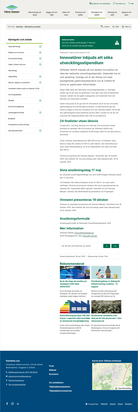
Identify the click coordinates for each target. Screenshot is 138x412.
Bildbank (52, 370)
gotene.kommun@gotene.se (19, 376)
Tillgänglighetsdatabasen (59, 386)
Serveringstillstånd (14, 94)
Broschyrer (54, 374)
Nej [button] (115, 246)
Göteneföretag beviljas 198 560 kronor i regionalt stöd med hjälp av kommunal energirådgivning (75, 318)
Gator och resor (66, 13)
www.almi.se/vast (90, 236)
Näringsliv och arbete (96, 13)
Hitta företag (12, 70)
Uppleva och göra (126, 13)
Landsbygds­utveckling (16, 112)
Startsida (19, 26)
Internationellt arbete (15, 131)
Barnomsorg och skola (35, 13)
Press (51, 366)
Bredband (11, 119)
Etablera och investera (16, 52)
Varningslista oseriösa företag (18, 124)
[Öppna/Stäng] (40, 47)
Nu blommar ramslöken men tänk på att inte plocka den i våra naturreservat (106, 318)
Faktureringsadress (16, 380)
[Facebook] (7, 403)
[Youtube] (18, 403)
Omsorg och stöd (112, 13)
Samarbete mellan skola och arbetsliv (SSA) (23, 88)
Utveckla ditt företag (15, 58)
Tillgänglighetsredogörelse (60, 391)
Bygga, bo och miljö (51, 13)
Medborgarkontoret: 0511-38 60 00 (22, 372)
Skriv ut (128, 26)
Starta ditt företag (14, 46)
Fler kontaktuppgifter (17, 384)
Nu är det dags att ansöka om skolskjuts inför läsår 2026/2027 (73, 284)
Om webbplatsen (56, 382)
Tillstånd (11, 100)
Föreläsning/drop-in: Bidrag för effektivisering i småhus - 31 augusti (105, 284)
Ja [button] (107, 246)
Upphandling (12, 76)
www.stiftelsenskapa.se (84, 233)
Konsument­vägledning (16, 106)
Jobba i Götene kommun (17, 64)
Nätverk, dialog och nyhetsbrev (19, 82)
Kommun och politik (80, 13)
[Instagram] (12, 403)
